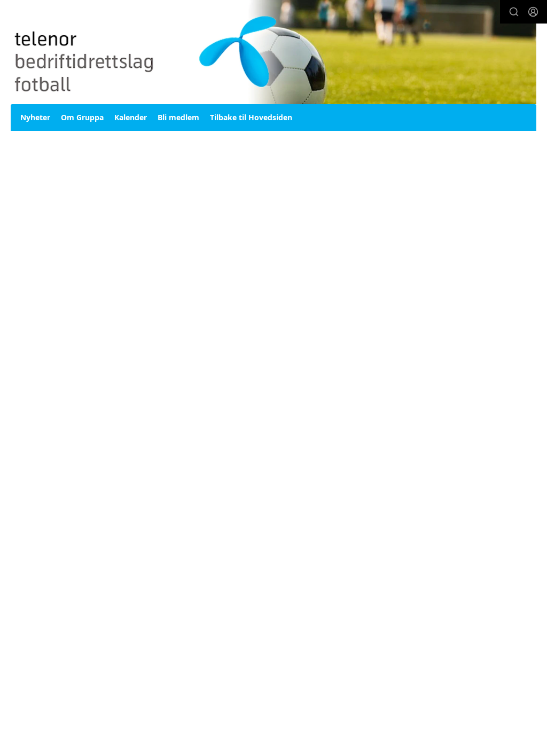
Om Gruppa (82, 117)
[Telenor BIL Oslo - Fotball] (273, 52)
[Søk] (513, 11)
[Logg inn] (533, 11)
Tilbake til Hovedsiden (251, 117)
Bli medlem (178, 117)
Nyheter (35, 117)
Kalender (130, 117)
